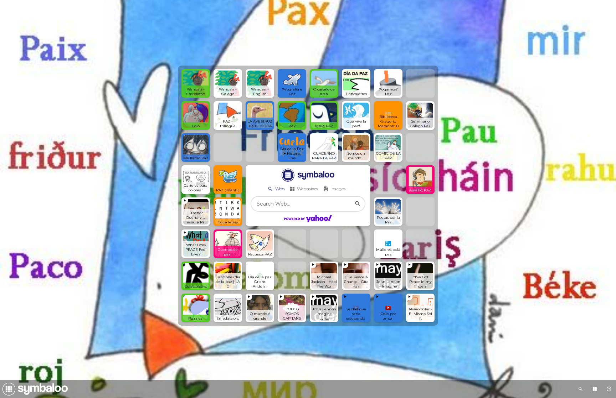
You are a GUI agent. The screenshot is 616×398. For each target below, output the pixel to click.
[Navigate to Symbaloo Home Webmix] (34, 389)
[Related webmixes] (580, 389)
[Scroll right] (356, 188)
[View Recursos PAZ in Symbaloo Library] (594, 389)
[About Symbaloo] (609, 389)
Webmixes (307, 188)
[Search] (357, 204)
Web (279, 188)
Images (337, 188)
